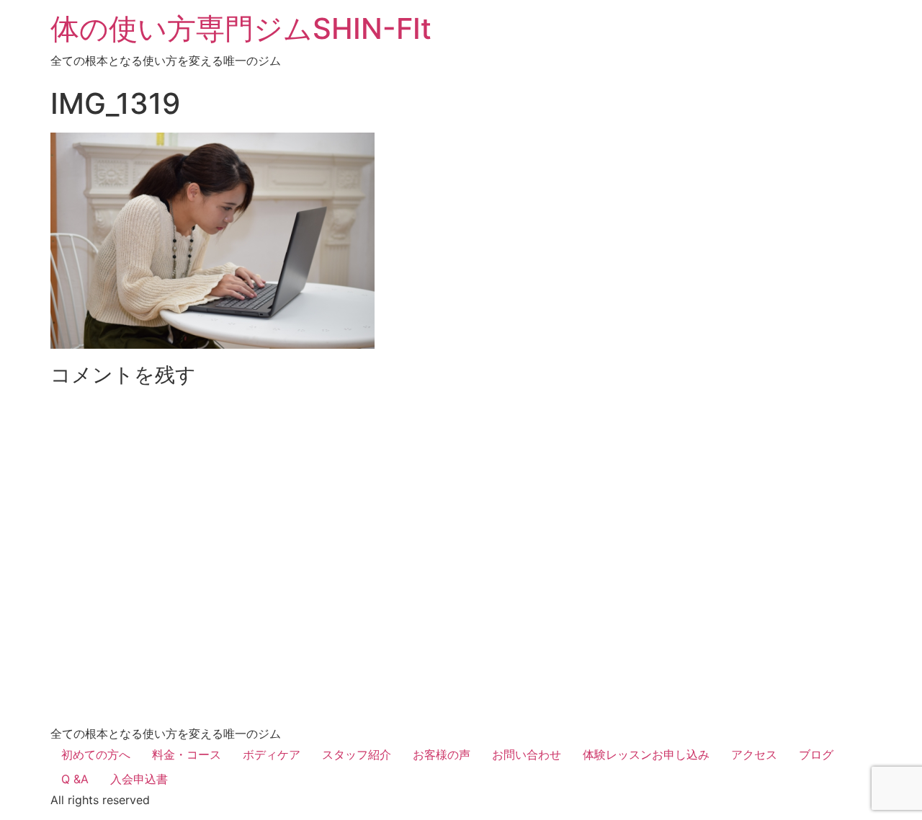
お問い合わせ (526, 754)
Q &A (75, 779)
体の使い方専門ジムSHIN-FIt (240, 28)
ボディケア (271, 754)
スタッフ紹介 (356, 754)
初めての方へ (95, 754)
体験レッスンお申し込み (646, 754)
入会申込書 (139, 779)
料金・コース (186, 754)
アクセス (754, 754)
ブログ (816, 754)
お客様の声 (441, 754)
